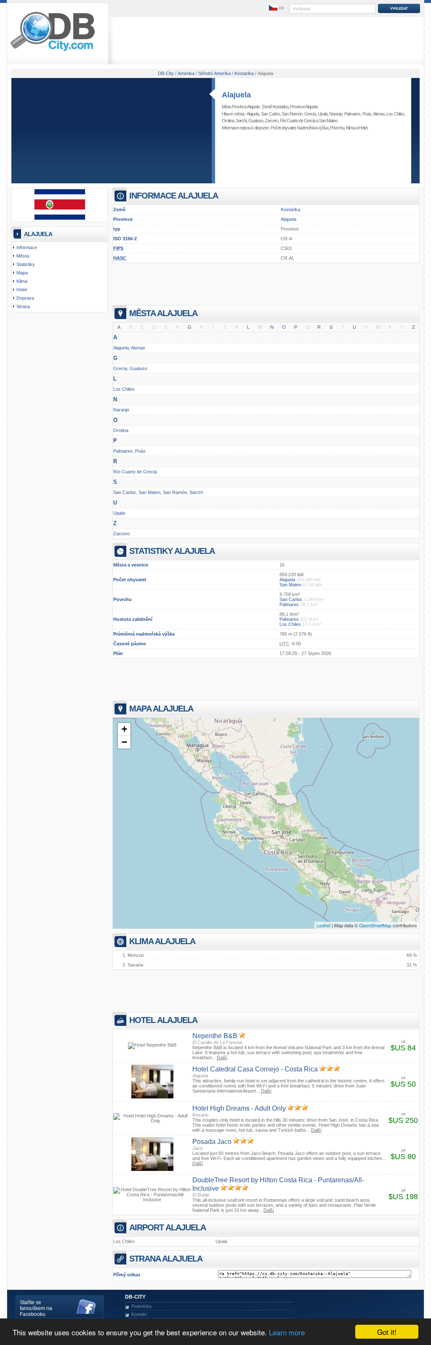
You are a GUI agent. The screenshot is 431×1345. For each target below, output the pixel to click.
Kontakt (139, 1314)
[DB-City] (53, 51)
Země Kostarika (275, 106)
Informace (26, 247)
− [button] (124, 742)
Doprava (25, 298)
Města (22, 255)
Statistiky (25, 264)
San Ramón (292, 113)
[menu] (275, 8)
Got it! (386, 1331)
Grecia (310, 113)
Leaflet (323, 925)
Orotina (228, 120)
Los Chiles (395, 113)
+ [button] (124, 729)
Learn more (287, 1332)
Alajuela (236, 95)
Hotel (363, 127)
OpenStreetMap (375, 925)
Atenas (379, 113)
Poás (366, 113)
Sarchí (241, 120)
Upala (322, 113)
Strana (23, 306)
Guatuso (255, 120)
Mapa (22, 272)
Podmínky (141, 1306)
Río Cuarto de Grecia (297, 120)
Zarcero (271, 120)
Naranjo (335, 113)
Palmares (352, 113)
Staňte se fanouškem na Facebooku (36, 1308)
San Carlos (270, 113)
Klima (350, 127)
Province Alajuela (303, 106)
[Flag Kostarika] (59, 218)
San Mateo (328, 120)
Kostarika (290, 209)
